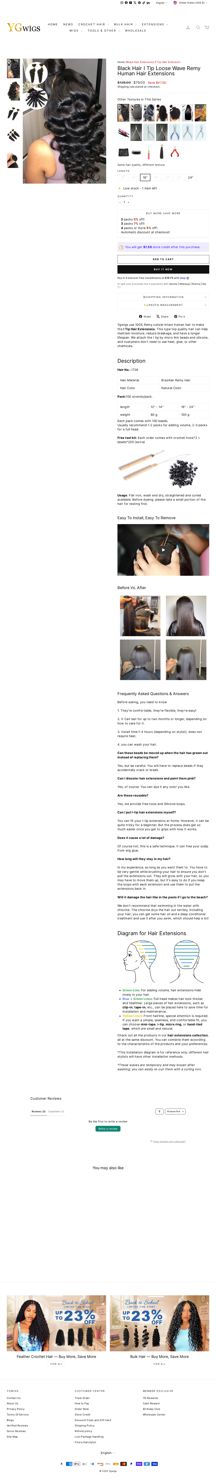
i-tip (160, 1024)
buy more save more (163, 213)
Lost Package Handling (89, 1436)
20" (167, 177)
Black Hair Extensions (140, 62)
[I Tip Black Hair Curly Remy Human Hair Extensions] (162, 113)
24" (190, 177)
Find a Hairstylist (85, 1442)
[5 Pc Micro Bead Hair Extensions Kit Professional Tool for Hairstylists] (123, 152)
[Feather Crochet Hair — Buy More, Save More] (56, 1323)
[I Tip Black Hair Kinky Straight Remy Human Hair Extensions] (136, 113)
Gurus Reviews (16, 1431)
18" (156, 177)
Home (121, 62)
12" (123, 177)
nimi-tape (148, 1024)
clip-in (127, 1007)
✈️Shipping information (163, 297)
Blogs (10, 1420)
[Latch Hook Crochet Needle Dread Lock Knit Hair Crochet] (149, 152)
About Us (12, 1403)
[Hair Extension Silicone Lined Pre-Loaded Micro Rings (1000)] (136, 152)
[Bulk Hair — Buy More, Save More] (159, 1323)
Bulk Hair (124, 24)
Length (123, 170)
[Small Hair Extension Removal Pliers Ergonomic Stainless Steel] (200, 132)
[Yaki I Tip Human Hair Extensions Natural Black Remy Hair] (162, 152)
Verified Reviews (17, 1425)
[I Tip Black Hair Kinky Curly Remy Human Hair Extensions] (175, 113)
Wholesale (135, 30)
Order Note (82, 1409)
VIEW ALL (56, 1364)
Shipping (123, 86)
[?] (118, 287)
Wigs (75, 30)
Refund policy (83, 1431)
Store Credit (82, 1414)
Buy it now (163, 269)
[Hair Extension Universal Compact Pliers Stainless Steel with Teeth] (188, 132)
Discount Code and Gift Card (93, 1420)
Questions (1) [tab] (56, 1111)
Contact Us (14, 1398)
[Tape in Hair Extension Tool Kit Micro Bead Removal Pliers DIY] (149, 132)
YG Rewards (150, 1398)
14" (134, 177)
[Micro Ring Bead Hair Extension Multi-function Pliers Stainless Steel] (136, 132)
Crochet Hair (92, 24)
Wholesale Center (154, 1414)
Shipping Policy (84, 1425)
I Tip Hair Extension (168, 62)
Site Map (12, 1436)
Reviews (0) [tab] (39, 1111)
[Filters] (159, 1111)
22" (179, 177)
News (68, 24)
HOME (53, 24)
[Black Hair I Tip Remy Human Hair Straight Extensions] (188, 113)
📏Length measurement (163, 304)
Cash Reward (151, 1403)
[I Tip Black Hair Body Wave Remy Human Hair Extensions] (149, 113)
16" (145, 177)
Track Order (82, 1398)
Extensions (154, 24)
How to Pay (82, 1403)
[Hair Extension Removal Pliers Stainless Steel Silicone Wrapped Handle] (175, 132)
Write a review (108, 1128)
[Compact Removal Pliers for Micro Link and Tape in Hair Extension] (162, 132)
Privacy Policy (15, 1409)
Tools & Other (102, 30)
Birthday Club (151, 1409)
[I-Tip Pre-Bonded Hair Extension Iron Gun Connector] (123, 132)
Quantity (125, 196)
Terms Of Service (18, 1414)
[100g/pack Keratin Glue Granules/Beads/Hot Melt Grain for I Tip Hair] (200, 113)
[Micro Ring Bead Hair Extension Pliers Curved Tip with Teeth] (175, 152)
